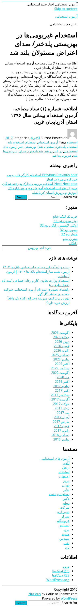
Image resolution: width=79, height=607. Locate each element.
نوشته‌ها (60, 571)
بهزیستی (30, 146)
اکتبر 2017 (62, 390)
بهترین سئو (70, 238)
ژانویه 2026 (61, 350)
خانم (66, 489)
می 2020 (63, 377)
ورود (66, 566)
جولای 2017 (61, 404)
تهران (65, 485)
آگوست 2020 (60, 372)
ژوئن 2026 (62, 341)
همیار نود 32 (69, 234)
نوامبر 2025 (61, 359)
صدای (23, 151)
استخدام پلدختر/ (66, 146)
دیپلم (66, 503)
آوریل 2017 (61, 417)
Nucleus (34, 594)
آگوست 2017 (60, 399)
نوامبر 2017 (61, 386)
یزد (67, 547)
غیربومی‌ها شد (61, 155)
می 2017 (63, 412)
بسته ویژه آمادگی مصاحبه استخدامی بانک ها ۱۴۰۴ (36, 267)
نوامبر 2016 (61, 439)
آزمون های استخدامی (55, 458)
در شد (48, 151)
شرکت (64, 507)
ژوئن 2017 (62, 408)
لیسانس (64, 525)
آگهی (66, 463)
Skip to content (65, 8)
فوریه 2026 (61, 346)
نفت (66, 543)
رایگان (73, 243)
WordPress (68, 598)
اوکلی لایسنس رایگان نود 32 (58, 225)
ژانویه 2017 (61, 430)
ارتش (65, 467)
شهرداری (63, 512)
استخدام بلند (15, 142)
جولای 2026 (61, 337)
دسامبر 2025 (60, 355)
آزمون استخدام (48, 142)
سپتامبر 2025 (60, 368)
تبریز (66, 480)
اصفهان (64, 476)
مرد (66, 529)
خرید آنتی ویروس (39, 248)
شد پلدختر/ (35, 151)
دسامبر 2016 (60, 435)
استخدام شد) (45, 146)
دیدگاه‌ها (60, 575)
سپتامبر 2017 (60, 395)
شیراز (65, 516)
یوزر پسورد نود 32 (65, 221)
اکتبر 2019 (62, 381)
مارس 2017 (61, 421)
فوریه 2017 (61, 426)
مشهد (65, 534)
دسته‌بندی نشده (59, 494)
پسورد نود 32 (68, 230)
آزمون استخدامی (66, 16)
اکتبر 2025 (62, 363)
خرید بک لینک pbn (65, 216)
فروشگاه (63, 520)
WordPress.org (57, 579)
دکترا (66, 498)
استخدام (71, 142)
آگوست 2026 (60, 332)
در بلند (58, 151)
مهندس (64, 538)
